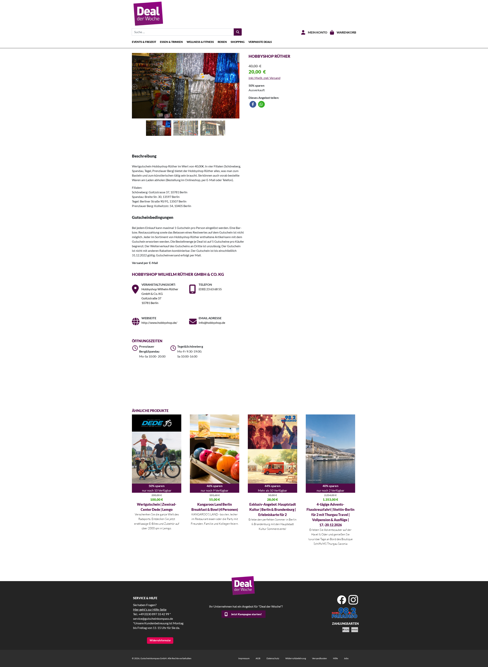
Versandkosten (319, 658)
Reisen (222, 41)
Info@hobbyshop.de (212, 322)
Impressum (244, 658)
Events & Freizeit (144, 41)
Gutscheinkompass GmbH (153, 658)
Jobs (346, 658)
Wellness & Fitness (200, 41)
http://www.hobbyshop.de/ (159, 322)
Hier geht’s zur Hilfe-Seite (149, 609)
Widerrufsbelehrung (295, 658)
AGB (258, 658)
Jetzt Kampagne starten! (246, 614)
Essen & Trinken (171, 41)
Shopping (238, 41)
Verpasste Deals (260, 41)
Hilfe (335, 658)
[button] (253, 104)
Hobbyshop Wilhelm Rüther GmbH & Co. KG (178, 274)
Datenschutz (272, 658)
